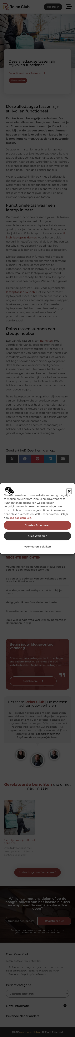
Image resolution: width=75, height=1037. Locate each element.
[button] (69, 491)
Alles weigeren (37, 535)
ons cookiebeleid (20, 517)
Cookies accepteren (37, 525)
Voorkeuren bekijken (37, 546)
